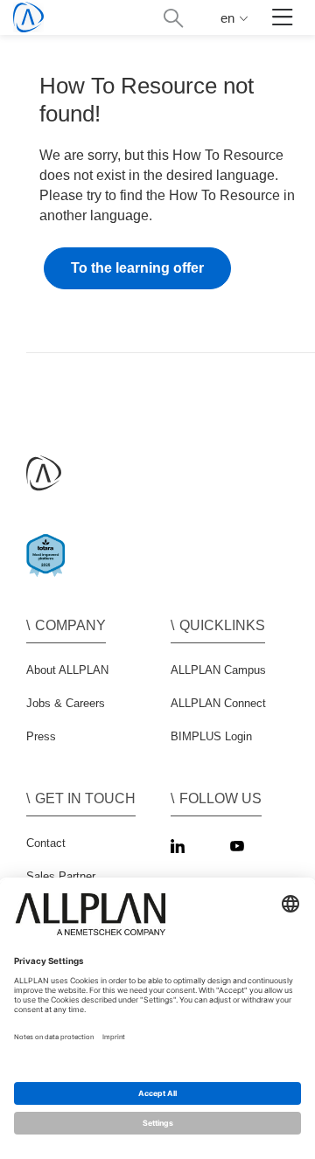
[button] (173, 17)
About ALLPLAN (67, 670)
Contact (46, 843)
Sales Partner (60, 876)
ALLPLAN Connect (218, 703)
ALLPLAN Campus (218, 670)
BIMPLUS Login (211, 736)
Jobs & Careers (65, 703)
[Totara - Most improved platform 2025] (49, 570)
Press (41, 736)
